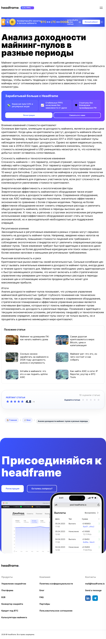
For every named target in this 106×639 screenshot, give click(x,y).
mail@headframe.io (95, 583)
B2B (3, 597)
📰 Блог (27, 420)
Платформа (7, 590)
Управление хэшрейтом (13, 583)
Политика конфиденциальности (56, 583)
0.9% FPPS (26, 8)
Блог (41, 590)
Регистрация (29, 115)
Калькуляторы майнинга (14, 617)
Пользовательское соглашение (55, 610)
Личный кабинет (91, 22)
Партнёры (44, 604)
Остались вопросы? (41, 488)
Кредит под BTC (9, 610)
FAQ (41, 597)
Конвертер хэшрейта (12, 604)
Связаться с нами (77, 115)
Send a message (93, 590)
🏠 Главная (12, 420)
